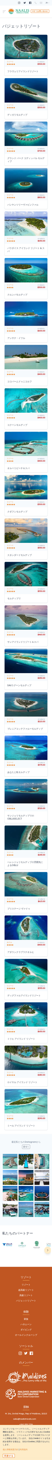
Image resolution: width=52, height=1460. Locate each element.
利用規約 (24, 1449)
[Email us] (41, 3)
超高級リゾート (26, 1290)
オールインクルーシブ (26, 1335)
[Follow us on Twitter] (25, 3)
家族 (26, 1319)
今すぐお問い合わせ (40, 11)
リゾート (26, 1284)
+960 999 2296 (26, 1424)
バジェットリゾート (26, 1300)
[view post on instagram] (10, 1161)
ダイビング (26, 1329)
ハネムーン (26, 1324)
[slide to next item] (47, 1250)
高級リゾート (26, 1295)
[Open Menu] (5, 11)
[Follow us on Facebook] (30, 3)
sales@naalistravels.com (24, 1419)
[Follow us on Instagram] (19, 3)
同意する (8, 1455)
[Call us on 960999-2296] (36, 3)
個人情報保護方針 (10, 1449)
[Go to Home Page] (18, 11)
